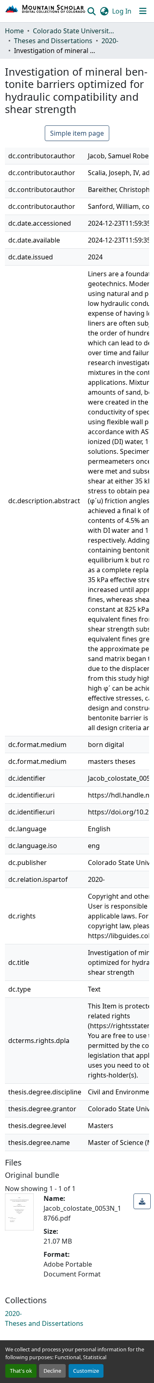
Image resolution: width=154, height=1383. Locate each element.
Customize (86, 1370)
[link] (142, 1201)
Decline (52, 1370)
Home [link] (14, 30)
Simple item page (77, 133)
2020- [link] (109, 40)
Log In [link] (121, 11)
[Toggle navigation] (143, 11)
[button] (45, 11)
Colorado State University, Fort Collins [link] (74, 30)
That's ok (21, 1370)
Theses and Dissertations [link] (53, 40)
